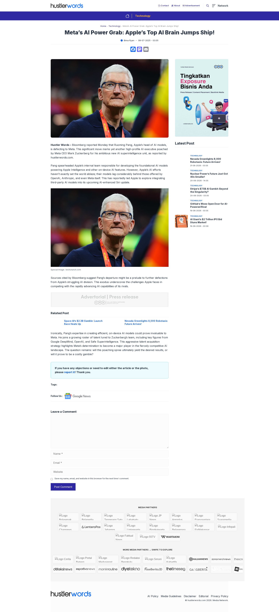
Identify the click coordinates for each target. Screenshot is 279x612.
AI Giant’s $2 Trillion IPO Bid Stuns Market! (206, 221)
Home (103, 26)
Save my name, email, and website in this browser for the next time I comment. (92, 478)
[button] (207, 5)
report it (69, 372)
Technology (142, 15)
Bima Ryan (129, 40)
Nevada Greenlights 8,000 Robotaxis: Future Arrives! (205, 160)
